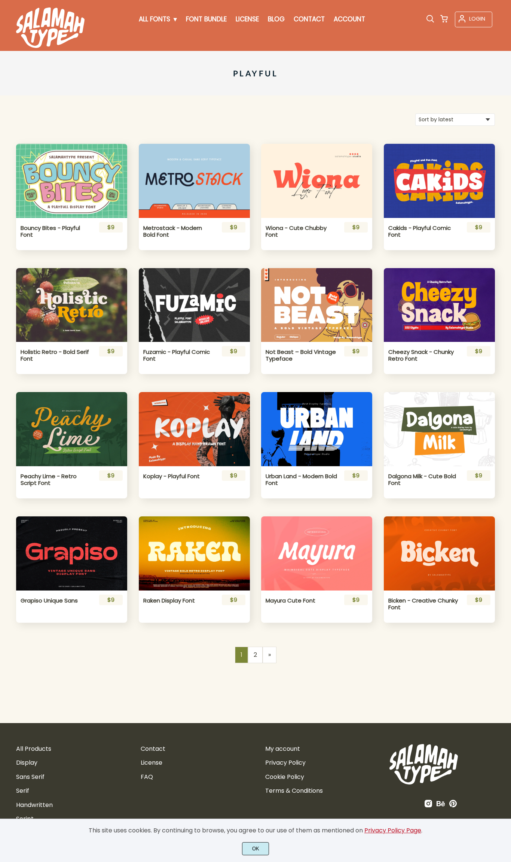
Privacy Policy (285, 762)
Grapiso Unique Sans (49, 600)
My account (282, 748)
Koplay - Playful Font (171, 476)
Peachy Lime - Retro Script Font (49, 479)
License (151, 762)
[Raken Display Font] (194, 553)
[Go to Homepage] (50, 46)
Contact (153, 748)
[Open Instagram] (428, 806)
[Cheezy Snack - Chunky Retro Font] (439, 305)
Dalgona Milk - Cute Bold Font (422, 479)
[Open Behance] (440, 806)
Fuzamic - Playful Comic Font (176, 355)
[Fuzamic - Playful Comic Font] (194, 305)
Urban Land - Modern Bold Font (301, 479)
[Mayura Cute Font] (316, 553)
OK (255, 849)
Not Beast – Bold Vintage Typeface (301, 355)
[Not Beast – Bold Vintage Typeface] (316, 305)
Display (26, 762)
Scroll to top (504, 712)
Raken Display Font (169, 600)
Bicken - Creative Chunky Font (423, 604)
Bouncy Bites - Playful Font (50, 231)
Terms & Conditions (294, 790)
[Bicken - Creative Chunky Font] (439, 553)
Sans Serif (30, 777)
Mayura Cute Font (290, 600)
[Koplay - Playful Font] (194, 429)
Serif (22, 790)
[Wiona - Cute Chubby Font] (316, 181)
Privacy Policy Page (392, 830)
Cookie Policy (284, 777)
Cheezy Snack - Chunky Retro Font (421, 355)
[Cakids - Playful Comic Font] (439, 181)
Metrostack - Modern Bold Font (172, 231)
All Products (33, 748)
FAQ (147, 777)
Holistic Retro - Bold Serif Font (55, 355)
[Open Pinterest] (453, 806)
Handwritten (34, 805)
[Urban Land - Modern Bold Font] (316, 429)
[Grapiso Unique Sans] (71, 553)
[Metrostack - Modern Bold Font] (194, 181)
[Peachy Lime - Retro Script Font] (71, 429)
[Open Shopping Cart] (444, 19)
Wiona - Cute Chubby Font (296, 231)
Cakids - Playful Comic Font (419, 231)
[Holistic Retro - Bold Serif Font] (71, 305)
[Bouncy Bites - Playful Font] (71, 181)
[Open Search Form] (430, 19)
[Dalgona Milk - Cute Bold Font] (439, 429)
